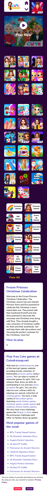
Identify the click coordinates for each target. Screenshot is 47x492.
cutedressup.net (26, 365)
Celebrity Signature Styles (22, 451)
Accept (29, 489)
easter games (29, 404)
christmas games (14, 404)
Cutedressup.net (17, 360)
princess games (25, 373)
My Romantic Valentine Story (23, 436)
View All (14, 277)
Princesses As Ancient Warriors (25, 448)
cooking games (13, 395)
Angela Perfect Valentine (22, 440)
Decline (18, 489)
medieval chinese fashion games (21, 406)
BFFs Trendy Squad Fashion (23, 432)
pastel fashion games (26, 401)
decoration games (24, 398)
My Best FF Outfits (18, 444)
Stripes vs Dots (24, 412)
